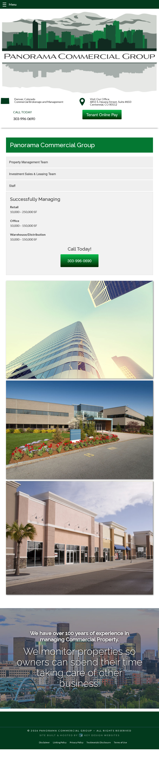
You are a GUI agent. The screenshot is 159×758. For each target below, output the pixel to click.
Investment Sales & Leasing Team (32, 174)
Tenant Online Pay (102, 114)
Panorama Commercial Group (65, 730)
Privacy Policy (76, 742)
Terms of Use (120, 742)
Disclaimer (44, 742)
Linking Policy (60, 742)
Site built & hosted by (80, 735)
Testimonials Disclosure (98, 742)
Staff (12, 185)
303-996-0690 (24, 119)
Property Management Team (28, 162)
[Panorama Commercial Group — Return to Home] (79, 52)
